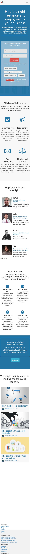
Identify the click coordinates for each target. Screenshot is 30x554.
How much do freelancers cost (9, 542)
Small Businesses (5, 548)
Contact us (15, 360)
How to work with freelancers (8, 538)
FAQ (2, 528)
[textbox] (15, 51)
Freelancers (4, 551)
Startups (3, 546)
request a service (10, 79)
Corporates (4, 549)
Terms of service (5, 526)
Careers (3, 529)
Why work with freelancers (8, 540)
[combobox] (15, 51)
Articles (3, 533)
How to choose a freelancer (8, 537)
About (2, 531)
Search (13, 60)
